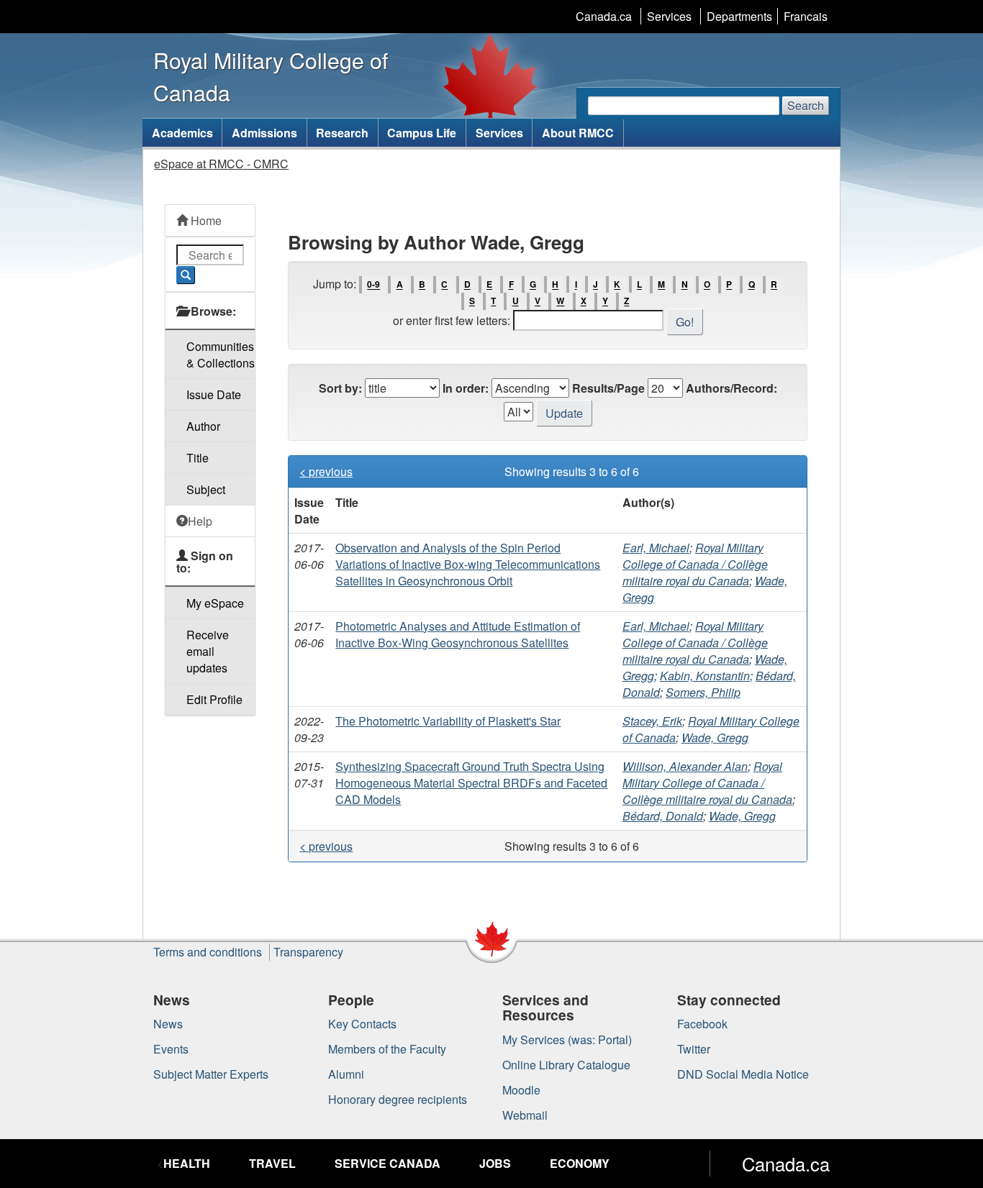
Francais (806, 16)
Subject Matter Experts (210, 1074)
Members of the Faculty (387, 1049)
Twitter (693, 1049)
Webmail (525, 1115)
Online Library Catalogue (566, 1064)
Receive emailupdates (207, 651)
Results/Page (608, 388)
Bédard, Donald (662, 816)
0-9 (373, 284)
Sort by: (340, 388)
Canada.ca (604, 16)
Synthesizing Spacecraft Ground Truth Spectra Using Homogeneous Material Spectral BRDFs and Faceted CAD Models (471, 783)
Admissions (264, 132)
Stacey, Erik (652, 721)
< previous (326, 471)
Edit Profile (214, 699)
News (168, 1023)
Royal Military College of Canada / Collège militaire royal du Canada (695, 564)
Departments (739, 16)
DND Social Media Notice (743, 1074)
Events (171, 1049)
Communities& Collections (220, 354)
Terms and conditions (207, 951)
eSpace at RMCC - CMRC (221, 163)
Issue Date (213, 394)
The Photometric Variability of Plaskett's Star (448, 721)
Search (805, 105)
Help (200, 521)
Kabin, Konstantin (705, 675)
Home (205, 220)
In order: (466, 388)
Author (203, 426)
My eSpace (215, 603)
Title (197, 457)
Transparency (308, 951)
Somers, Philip (703, 692)
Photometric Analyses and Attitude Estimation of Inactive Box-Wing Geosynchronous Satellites (457, 634)
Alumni (346, 1074)
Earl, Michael (655, 547)
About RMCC (578, 132)
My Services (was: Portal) (567, 1039)
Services (669, 16)
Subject (205, 489)
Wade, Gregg (714, 737)
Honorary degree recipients (397, 1099)
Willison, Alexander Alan (685, 766)
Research (342, 132)
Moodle (521, 1090)
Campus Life (421, 132)
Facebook (702, 1023)
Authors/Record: (731, 388)
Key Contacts (362, 1023)
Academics (182, 132)
